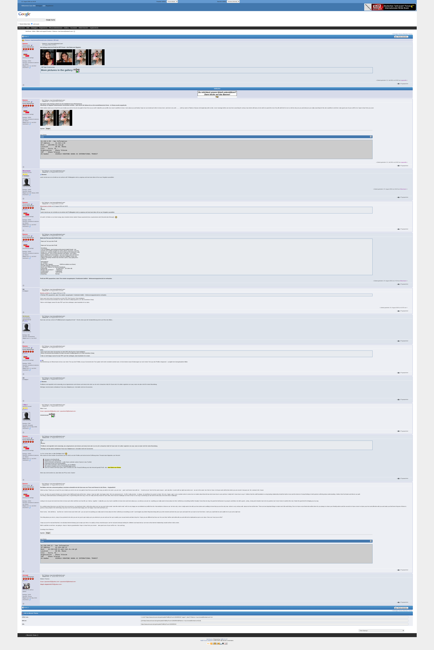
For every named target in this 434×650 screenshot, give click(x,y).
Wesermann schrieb (45, 206)
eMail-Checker (83, 28)
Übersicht (21, 28)
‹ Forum (34, 635)
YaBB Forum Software (206, 640)
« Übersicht (29, 635)
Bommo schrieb (44, 293)
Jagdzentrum (94, 28)
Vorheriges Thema (397, 33)
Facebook (74, 28)
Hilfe (27, 28)
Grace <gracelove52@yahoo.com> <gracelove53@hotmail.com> (58, 411)
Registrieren (49, 6)
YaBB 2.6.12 (223, 639)
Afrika (33, 31)
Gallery (66, 28)
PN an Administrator (55, 28)
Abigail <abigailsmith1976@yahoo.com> (51, 584)
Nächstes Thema (407, 33)
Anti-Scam (28, 31)
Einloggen (39, 6)
